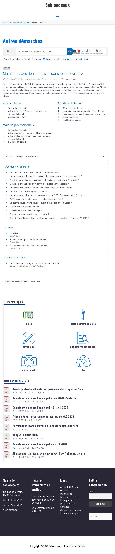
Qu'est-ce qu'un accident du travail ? (26, 206)
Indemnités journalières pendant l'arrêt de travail (84, 111)
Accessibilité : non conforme (69, 489)
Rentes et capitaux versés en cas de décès (30, 246)
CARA (29, 324)
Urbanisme (28, 347)
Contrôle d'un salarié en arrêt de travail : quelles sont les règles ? (39, 184)
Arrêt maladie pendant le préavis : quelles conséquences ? (36, 199)
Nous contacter (10, 509)
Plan (83, 370)
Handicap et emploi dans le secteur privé (28, 239)
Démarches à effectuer (18, 108)
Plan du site (66, 493)
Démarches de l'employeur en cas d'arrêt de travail (33, 263)
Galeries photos (29, 370)
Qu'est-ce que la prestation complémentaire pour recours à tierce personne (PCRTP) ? (49, 218)
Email (91, 491)
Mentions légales (69, 497)
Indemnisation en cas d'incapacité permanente (83, 114)
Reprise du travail (16, 114)
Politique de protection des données (67, 503)
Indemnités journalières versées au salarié (27, 111)
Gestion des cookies (70, 510)
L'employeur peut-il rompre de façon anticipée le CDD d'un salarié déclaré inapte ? (47, 195)
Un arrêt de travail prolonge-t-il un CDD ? (28, 191)
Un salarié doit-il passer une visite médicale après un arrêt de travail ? (41, 187)
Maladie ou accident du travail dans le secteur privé (66, 59)
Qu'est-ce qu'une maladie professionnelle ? (29, 214)
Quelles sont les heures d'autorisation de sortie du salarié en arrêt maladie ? (44, 180)
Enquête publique (69, 513)
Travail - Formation (32, 59)
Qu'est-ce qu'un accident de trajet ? (26, 210)
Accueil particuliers (13, 59)
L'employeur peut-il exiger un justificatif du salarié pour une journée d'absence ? (46, 176)
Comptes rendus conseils (83, 347)
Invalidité (14, 233)
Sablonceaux (57, 4)
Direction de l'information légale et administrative (23, 281)
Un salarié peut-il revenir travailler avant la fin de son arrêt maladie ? (41, 203)
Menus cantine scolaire (83, 324)
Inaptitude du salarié (17, 117)
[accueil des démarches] (8, 50)
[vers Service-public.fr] (88, 51)
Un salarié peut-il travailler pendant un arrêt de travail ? (34, 172)
